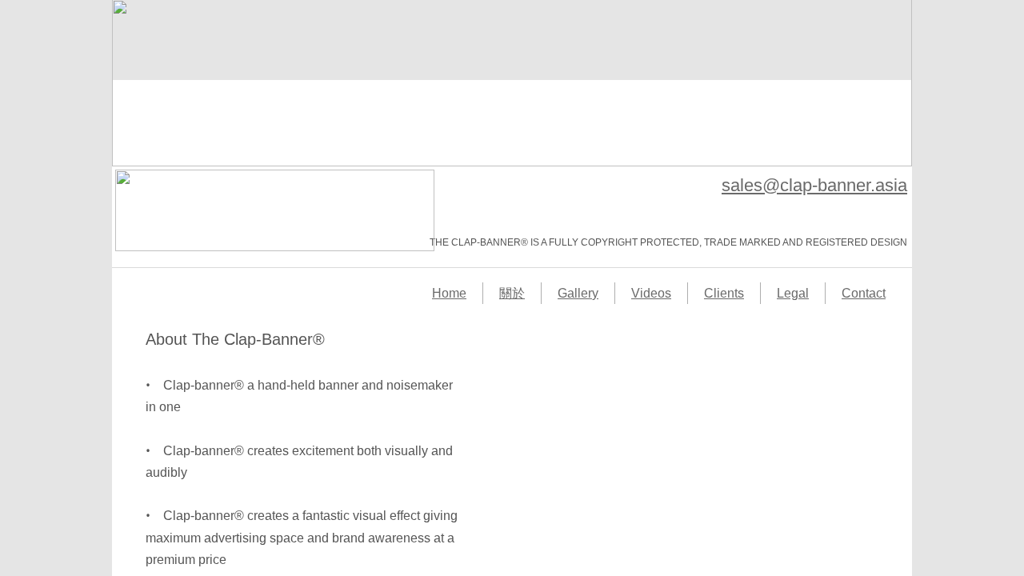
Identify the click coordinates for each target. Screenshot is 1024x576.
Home (449, 293)
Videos (651, 293)
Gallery (578, 293)
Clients (724, 293)
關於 (512, 293)
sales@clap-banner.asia (814, 185)
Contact (864, 293)
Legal (793, 293)
